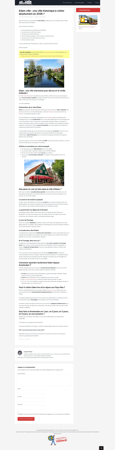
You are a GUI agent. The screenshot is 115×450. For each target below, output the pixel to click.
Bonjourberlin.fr (79, 431)
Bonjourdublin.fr (95, 431)
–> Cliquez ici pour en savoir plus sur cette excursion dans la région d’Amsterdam (41, 56)
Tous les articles (59, 430)
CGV (77, 430)
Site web (20, 404)
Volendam (50, 112)
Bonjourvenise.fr (71, 431)
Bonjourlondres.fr (63, 431)
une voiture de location (31, 279)
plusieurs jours (51, 290)
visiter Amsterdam (25, 96)
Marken (21, 113)
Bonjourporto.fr (38, 431)
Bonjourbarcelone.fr (54, 431)
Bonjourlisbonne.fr (30, 431)
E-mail (20, 396)
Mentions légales (72, 430)
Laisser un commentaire (40, 16)
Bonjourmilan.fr (57, 433)
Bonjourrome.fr (45, 431)
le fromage (48, 117)
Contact (65, 430)
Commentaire (22, 373)
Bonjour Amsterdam (25, 2)
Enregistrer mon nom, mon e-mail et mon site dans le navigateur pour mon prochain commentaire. (44, 414)
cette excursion (49, 52)
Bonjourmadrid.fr (87, 431)
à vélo (25, 281)
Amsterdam (27, 339)
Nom (19, 388)
